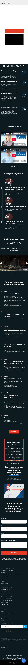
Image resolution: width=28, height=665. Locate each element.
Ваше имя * (4, 518)
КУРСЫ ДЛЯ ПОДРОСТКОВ (7, 568)
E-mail (3, 533)
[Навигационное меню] (26, 2)
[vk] (4, 631)
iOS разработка (4, 604)
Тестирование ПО (5, 593)
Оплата (2, 620)
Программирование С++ (6, 598)
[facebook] (2, 631)
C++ (2, 579)
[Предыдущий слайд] (1, 263)
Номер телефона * (6, 526)
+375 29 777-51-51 (18, 11)
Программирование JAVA (6, 594)
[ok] (6, 631)
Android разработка (5, 583)
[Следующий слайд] (27, 263)
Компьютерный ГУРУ (5, 576)
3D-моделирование (5, 589)
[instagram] (8, 631)
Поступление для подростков (7, 613)
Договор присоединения (6, 618)
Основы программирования (7, 570)
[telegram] (13, 631)
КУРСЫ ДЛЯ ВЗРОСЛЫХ (6, 587)
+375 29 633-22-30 (4, 647)
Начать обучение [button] (4, 614)
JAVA (2, 577)
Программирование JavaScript (7, 600)
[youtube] (11, 631)
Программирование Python (7, 596)
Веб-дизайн (3, 572)
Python (2, 581)
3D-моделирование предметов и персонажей (11, 574)
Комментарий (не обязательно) (9, 540)
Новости (3, 616)
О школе (3, 611)
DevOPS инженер (5, 606)
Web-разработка (4, 591)
